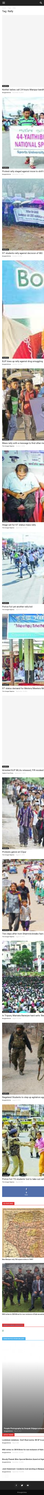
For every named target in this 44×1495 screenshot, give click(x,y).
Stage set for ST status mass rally (19, 525)
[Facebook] (16, 1485)
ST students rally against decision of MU (22, 253)
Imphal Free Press (7, 773)
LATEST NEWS (8, 1435)
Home (4, 8)
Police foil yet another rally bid (17, 606)
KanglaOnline (6, 92)
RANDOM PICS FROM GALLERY (13, 1339)
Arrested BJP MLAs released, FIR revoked (23, 770)
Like (26, 1187)
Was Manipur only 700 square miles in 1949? (17, 1259)
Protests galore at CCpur (14, 852)
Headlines (5, 86)
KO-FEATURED (8, 1203)
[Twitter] (22, 1485)
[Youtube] (28, 1485)
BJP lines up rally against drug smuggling (22, 361)
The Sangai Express (8, 446)
